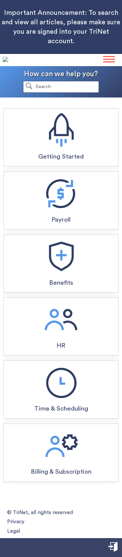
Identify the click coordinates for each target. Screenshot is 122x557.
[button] (29, 86)
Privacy (15, 521)
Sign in (113, 548)
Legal (13, 531)
